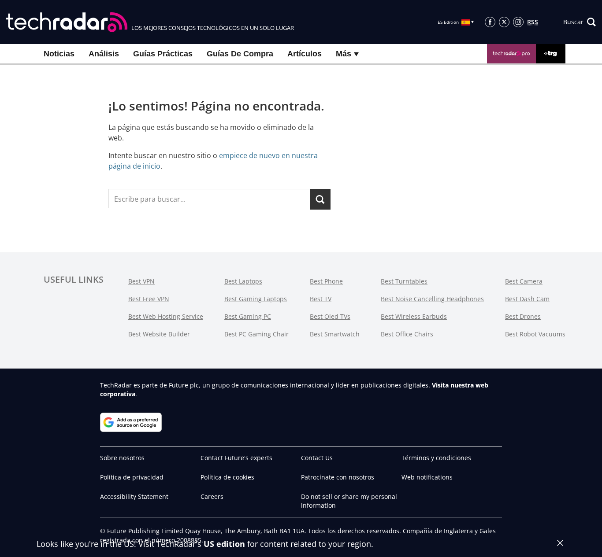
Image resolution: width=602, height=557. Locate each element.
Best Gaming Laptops (255, 299)
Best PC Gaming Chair (256, 334)
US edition (224, 544)
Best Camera (524, 281)
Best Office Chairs (407, 334)
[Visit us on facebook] (490, 22)
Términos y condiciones (436, 458)
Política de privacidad (132, 477)
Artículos (304, 53)
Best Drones (523, 316)
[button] (579, 22)
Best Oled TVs (330, 316)
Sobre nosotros (122, 458)
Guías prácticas (163, 53)
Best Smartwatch (335, 334)
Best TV (320, 299)
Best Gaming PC (247, 316)
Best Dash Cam (527, 299)
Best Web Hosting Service (165, 316)
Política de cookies (227, 477)
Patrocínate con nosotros (337, 477)
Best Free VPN (148, 299)
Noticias (59, 53)
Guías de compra (240, 53)
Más (344, 53)
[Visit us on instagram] (518, 22)
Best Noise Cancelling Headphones (432, 299)
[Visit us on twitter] (504, 22)
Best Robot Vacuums (535, 334)
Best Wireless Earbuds (414, 316)
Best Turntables (404, 281)
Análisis (104, 53)
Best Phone (326, 281)
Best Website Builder (159, 334)
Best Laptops (243, 281)
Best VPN (141, 281)
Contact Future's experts (236, 458)
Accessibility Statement (134, 496)
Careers (212, 496)
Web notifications (427, 477)
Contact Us (317, 458)
